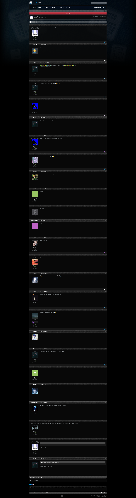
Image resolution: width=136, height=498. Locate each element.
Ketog (35, 291)
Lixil (35, 237)
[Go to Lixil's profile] (35, 243)
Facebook (105, 11)
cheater (36, 17)
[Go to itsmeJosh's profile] (35, 177)
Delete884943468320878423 (35, 220)
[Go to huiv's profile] (35, 194)
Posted (43, 44)
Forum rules (68, 13)
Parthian (34, 62)
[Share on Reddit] (33, 484)
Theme (30, 495)
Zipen (35, 255)
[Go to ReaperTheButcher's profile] (35, 409)
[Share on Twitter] (30, 484)
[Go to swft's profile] (35, 160)
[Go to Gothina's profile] (35, 391)
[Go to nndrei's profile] (35, 427)
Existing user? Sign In (97, 7)
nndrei (35, 420)
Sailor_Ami (35, 331)
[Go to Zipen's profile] (35, 262)
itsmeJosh (35, 171)
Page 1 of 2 (39, 477)
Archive (45, 17)
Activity (40, 7)
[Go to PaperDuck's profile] (35, 51)
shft (35, 273)
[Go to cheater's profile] (31, 17)
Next (34, 477)
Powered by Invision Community (102, 496)
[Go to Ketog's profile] (35, 298)
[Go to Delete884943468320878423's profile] (35, 226)
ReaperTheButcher (34, 402)
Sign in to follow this (96, 16)
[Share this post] (105, 44)
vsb (34, 99)
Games (47, 7)
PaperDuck (35, 44)
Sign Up (104, 7)
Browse (34, 7)
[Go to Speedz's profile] (35, 315)
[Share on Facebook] (32, 484)
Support (68, 7)
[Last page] (36, 22)
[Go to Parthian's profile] (35, 69)
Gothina (34, 384)
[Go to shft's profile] (35, 280)
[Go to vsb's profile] (35, 106)
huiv (35, 188)
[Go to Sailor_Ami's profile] (35, 337)
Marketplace (54, 7)
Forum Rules (62, 7)
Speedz (34, 309)
